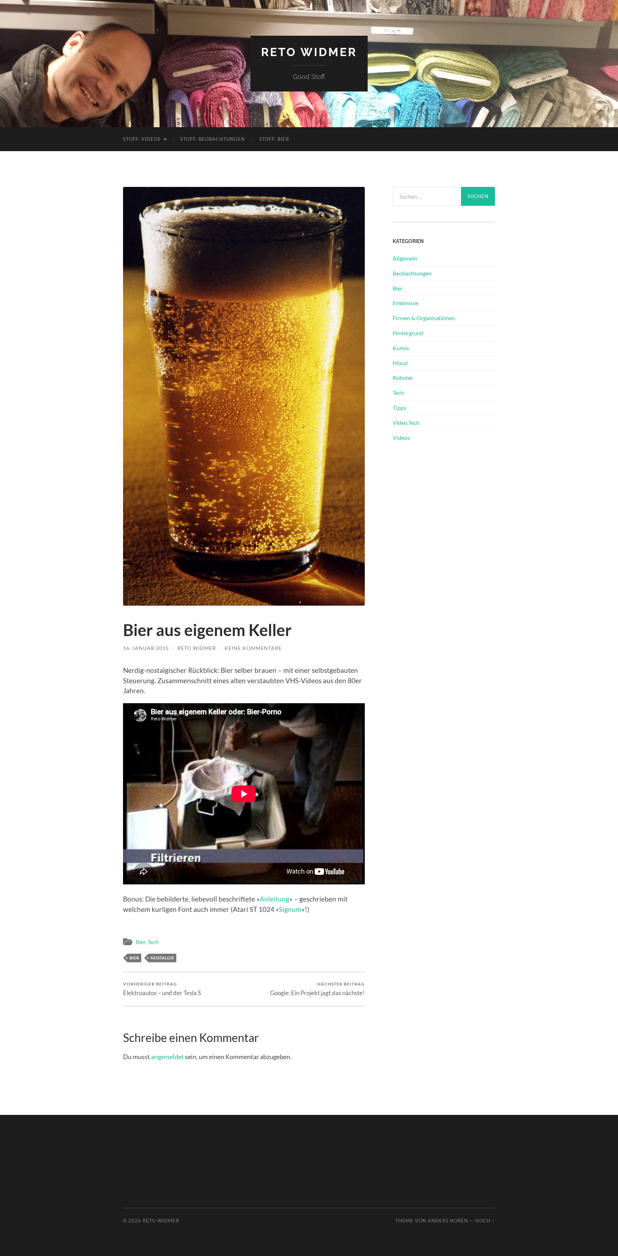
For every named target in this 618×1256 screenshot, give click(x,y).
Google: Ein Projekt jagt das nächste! (317, 989)
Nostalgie (162, 957)
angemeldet (167, 1057)
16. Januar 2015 (146, 648)
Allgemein (405, 258)
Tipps (399, 407)
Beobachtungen (412, 273)
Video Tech (406, 422)
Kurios (401, 347)
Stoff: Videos (142, 139)
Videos (401, 437)
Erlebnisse (405, 302)
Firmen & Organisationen (424, 317)
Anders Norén (448, 1220)
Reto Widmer (309, 52)
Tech (153, 942)
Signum (290, 909)
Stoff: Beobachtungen (212, 139)
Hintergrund (408, 332)
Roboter (403, 377)
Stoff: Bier (274, 139)
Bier (141, 942)
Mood (400, 362)
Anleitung (274, 899)
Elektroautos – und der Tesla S (162, 989)
